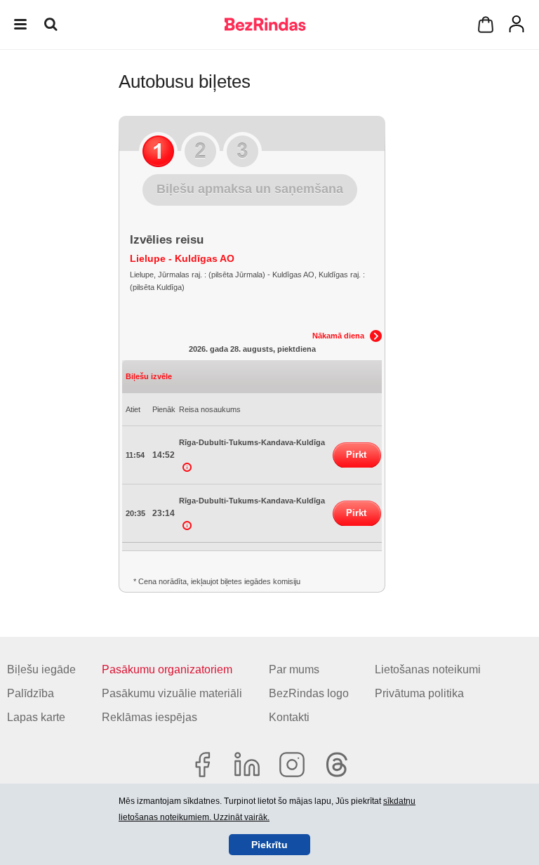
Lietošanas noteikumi (428, 669)
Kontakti (289, 717)
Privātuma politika (419, 693)
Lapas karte (36, 717)
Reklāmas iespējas (149, 717)
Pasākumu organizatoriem (167, 669)
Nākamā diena (338, 335)
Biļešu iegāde (41, 669)
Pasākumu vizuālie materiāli (172, 693)
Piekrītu (269, 844)
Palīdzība (30, 693)
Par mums (294, 669)
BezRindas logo (309, 693)
